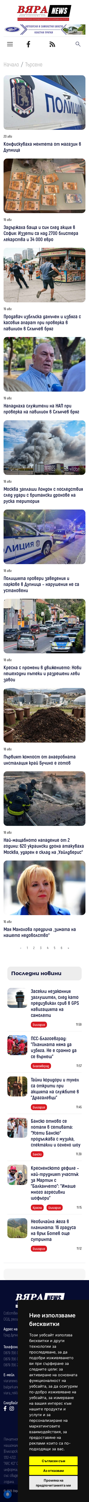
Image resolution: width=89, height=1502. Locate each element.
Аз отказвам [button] (53, 1471)
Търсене (33, 64)
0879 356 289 (13, 1364)
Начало (11, 64)
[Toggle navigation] (10, 44)
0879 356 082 (13, 1352)
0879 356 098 (13, 1358)
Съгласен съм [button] (53, 1461)
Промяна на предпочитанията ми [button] (53, 1482)
